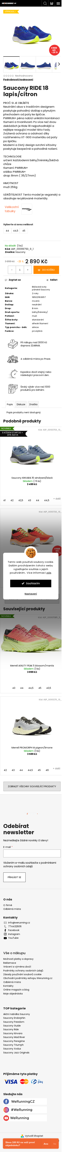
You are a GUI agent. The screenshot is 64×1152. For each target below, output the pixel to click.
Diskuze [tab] (21, 404)
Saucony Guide (12, 1025)
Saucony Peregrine (14, 1041)
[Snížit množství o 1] (12, 270)
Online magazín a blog (16, 989)
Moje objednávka (13, 993)
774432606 (14, 926)
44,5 (46, 500)
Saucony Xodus (12, 1048)
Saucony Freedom (13, 1022)
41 (4, 500)
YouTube (13, 938)
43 (29, 500)
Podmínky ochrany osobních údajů (23, 970)
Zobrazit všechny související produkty (32, 786)
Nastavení (31, 593)
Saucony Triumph (13, 1045)
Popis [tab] (10, 404)
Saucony (20, 252)
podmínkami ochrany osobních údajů (29, 864)
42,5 (20, 500)
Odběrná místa (12, 909)
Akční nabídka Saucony (16, 1014)
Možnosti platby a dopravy (18, 959)
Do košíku (48, 269)
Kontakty (8, 986)
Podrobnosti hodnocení (18, 79)
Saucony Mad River (14, 1037)
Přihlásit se (14, 877)
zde (48, 572)
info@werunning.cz (19, 922)
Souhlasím (33, 583)
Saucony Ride (11, 1029)
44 (37, 500)
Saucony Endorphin (14, 1018)
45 (39, 688)
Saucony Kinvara (12, 1033)
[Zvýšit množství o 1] (28, 270)
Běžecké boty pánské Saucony (41, 288)
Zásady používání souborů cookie (22, 974)
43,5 (48, 688)
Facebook (13, 930)
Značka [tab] (33, 404)
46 (47, 770)
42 (12, 500)
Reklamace (9, 963)
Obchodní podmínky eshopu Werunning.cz (27, 978)
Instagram (14, 934)
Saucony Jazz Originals (16, 1052)
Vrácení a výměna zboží (17, 966)
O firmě (7, 905)
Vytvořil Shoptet (34, 1136)
